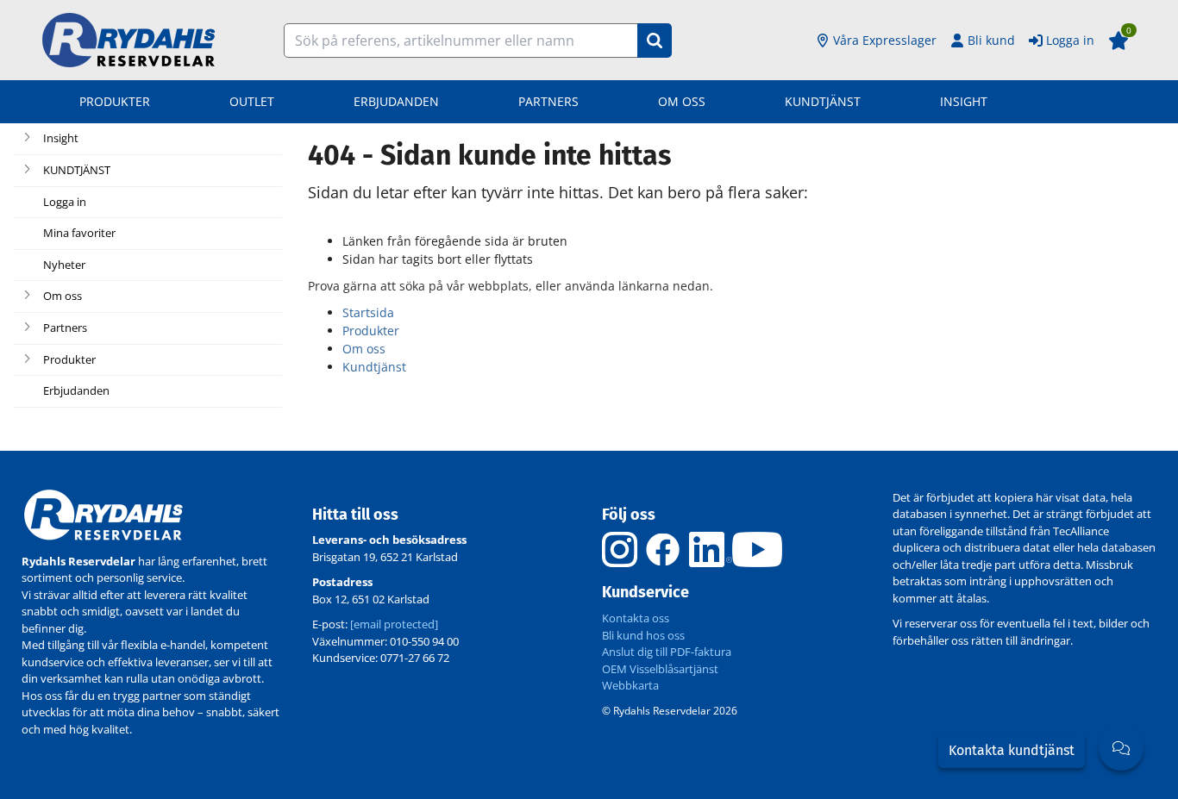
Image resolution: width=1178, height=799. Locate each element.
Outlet (251, 101)
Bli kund (991, 40)
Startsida (368, 312)
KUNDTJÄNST (823, 101)
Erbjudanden (396, 101)
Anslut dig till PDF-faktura (666, 651)
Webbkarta (630, 685)
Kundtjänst (374, 367)
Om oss (681, 101)
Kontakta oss (635, 618)
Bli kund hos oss (643, 635)
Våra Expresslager (885, 40)
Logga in (1070, 40)
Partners (548, 101)
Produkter (114, 101)
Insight (963, 101)
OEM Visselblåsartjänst (660, 669)
